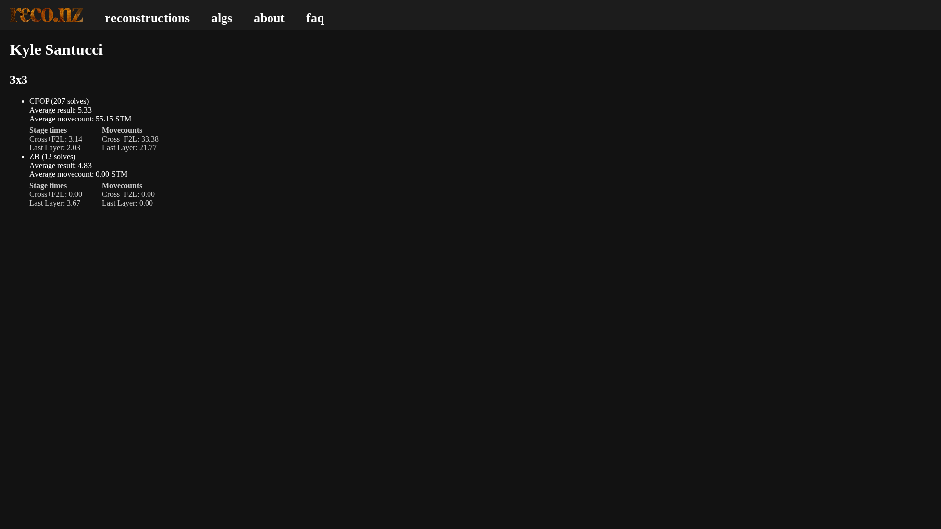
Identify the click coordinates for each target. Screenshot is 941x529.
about (269, 18)
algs (221, 18)
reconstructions (147, 18)
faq (315, 18)
